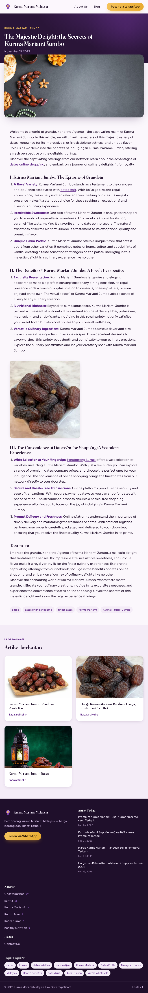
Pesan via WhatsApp (125, 6)
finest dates (65, 609)
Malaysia (11, 973)
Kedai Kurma (14, 921)
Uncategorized (16, 894)
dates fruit (68, 190)
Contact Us (12, 944)
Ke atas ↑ (138, 987)
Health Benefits (32, 973)
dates (15, 609)
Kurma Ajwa (13, 914)
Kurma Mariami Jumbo (22, 28)
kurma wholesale (98, 973)
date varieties (41, 965)
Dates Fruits (108, 965)
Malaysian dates (131, 965)
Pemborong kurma (81, 460)
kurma (10, 900)
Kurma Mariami (88, 609)
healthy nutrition (17, 928)
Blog (96, 6)
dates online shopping (27, 164)
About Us (81, 6)
